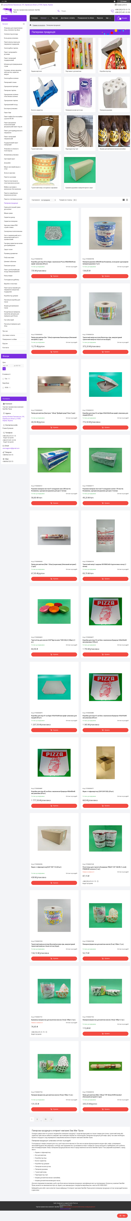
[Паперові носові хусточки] (80, 92)
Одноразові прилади (11, 86)
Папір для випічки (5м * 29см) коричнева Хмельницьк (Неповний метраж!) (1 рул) (54, 338)
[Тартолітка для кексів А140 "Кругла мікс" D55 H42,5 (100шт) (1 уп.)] (54, 611)
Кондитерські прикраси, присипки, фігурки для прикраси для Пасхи (12, 314)
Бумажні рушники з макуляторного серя (79, 188)
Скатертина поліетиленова (13, 231)
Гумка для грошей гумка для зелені (12, 208)
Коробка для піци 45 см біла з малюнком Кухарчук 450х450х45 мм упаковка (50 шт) (53, 792)
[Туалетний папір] (45, 131)
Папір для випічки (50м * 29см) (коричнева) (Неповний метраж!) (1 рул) (53, 565)
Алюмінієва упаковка (11, 155)
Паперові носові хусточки (74, 110)
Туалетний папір (36, 149)
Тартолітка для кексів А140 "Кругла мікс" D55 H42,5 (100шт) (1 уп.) (53, 641)
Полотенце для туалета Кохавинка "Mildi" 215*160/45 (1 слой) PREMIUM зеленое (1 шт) (104, 868)
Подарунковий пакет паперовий (11, 144)
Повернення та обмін (86, 18)
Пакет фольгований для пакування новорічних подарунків (12, 290)
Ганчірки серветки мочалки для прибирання (13, 244)
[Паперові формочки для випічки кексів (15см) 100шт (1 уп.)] (54, 1066)
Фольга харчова (9, 173)
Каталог (44, 18)
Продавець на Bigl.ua (65, 1205)
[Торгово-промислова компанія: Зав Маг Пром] (6, 10)
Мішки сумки (8, 213)
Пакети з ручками (10, 177)
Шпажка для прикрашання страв (13, 65)
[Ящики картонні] (45, 53)
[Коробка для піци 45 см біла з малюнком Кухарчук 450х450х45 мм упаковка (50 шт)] (54, 763)
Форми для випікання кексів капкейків (113, 149)
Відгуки (100, 18)
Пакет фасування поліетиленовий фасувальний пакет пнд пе (13, 124)
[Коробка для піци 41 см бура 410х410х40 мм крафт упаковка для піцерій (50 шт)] (54, 687)
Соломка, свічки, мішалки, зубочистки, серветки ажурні (12, 72)
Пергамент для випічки (73, 71)
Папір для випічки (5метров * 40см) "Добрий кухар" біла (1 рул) (53, 413)
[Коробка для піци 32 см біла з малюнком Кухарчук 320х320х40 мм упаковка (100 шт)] (105, 611)
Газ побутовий (9, 320)
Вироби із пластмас (10, 284)
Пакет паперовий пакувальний (10, 138)
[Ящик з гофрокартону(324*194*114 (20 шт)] (54, 838)
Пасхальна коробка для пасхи (12, 301)
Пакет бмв (7, 112)
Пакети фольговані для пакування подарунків (12, 43)
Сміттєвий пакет (9, 159)
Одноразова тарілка (11, 100)
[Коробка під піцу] (114, 53)
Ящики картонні (36, 71)
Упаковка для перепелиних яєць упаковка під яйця (13, 29)
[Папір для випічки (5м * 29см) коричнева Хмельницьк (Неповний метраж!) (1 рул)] (54, 309)
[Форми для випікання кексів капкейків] (114, 131)
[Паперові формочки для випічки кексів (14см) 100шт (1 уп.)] (105, 991)
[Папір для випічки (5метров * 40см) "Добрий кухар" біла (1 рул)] (54, 384)
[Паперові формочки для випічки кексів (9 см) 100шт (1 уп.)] (105, 915)
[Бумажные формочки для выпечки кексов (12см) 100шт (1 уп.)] (54, 991)
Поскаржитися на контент (71, 1207)
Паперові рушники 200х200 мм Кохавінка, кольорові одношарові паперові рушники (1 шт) (105, 263)
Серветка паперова (10, 221)
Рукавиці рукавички (11, 253)
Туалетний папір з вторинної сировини (44, 188)
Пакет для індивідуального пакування (13, 132)
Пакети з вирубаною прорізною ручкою (11, 194)
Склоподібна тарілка (11, 48)
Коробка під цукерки (11, 296)
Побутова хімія (9, 257)
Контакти (6, 347)
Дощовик (7, 163)
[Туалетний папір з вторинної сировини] (45, 170)
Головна (34, 18)
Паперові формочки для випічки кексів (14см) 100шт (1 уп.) (103, 1020)
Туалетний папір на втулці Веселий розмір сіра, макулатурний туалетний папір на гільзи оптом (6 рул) (53, 945)
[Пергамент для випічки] (80, 53)
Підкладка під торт (72, 149)
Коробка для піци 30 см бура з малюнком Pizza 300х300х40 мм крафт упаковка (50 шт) (53, 263)
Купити (55, 276)
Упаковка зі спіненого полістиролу (11, 150)
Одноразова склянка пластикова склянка (11, 95)
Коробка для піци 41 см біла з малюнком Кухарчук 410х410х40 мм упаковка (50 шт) (105, 717)
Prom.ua (75, 1203)
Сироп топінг (8, 249)
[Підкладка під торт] (80, 131)
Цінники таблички (10, 261)
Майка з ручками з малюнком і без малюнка (12, 188)
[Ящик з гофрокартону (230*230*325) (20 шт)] (105, 763)
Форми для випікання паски (11, 307)
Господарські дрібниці (11, 279)
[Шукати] (58, 11)
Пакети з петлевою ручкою (13, 199)
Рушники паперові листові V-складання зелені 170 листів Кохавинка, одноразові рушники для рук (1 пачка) (103, 490)
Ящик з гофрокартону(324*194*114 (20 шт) (46, 867)
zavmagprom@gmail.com (11, 448)
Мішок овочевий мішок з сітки (12, 168)
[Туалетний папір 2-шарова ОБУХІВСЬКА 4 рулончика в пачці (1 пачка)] (105, 536)
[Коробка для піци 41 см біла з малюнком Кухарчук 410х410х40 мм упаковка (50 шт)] (105, 687)
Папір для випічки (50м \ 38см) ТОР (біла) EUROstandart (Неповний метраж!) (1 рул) (102, 1096)
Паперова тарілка (10, 90)
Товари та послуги (39, 25)
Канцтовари (8, 275)
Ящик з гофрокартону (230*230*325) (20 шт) (98, 791)
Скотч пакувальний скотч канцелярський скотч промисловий (12, 237)
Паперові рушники (106, 110)
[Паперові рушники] (114, 92)
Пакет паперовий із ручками (10, 53)
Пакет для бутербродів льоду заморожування (12, 271)
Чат (124, 1216)
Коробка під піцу (105, 71)
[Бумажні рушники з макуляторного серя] (80, 170)
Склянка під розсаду (11, 34)
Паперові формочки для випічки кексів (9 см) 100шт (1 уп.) (103, 944)
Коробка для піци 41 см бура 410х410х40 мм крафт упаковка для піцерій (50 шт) (54, 717)
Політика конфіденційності (87, 1207)
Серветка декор (9, 217)
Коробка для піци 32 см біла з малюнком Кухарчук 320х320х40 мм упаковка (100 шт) (105, 641)
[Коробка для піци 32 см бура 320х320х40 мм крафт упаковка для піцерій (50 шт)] (105, 384)
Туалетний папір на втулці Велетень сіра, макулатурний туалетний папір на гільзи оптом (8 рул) (102, 338)
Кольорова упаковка (11, 38)
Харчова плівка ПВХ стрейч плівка (11, 226)
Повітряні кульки (9, 265)
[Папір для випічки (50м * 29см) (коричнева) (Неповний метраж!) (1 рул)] (54, 536)
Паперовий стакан (10, 82)
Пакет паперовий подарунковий (10, 59)
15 (45, 1119)
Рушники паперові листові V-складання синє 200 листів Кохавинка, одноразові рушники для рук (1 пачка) (51, 490)
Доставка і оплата (68, 18)
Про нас (55, 18)
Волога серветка (37, 110)
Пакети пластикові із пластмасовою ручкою (11, 182)
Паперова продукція (11, 203)
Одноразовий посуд (11, 104)
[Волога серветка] (45, 92)
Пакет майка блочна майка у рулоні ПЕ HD (13, 117)
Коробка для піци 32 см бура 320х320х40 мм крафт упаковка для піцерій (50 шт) (105, 414)
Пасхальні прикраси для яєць (12, 325)
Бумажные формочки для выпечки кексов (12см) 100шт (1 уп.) (53, 1020)
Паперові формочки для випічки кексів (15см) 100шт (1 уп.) (52, 1095)
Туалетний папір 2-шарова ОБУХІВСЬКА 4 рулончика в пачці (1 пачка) (104, 565)
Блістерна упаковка (10, 108)
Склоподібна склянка (11, 78)
